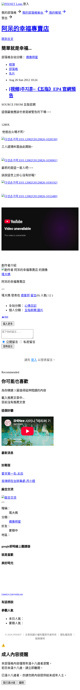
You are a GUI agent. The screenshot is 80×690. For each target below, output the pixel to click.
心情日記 (30, 305)
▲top (4, 316)
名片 (12, 73)
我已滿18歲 (9, 682)
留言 (33, 295)
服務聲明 (40, 638)
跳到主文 (7, 38)
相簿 (12, 64)
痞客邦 (25, 295)
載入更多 (8, 323)
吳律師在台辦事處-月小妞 (18, 481)
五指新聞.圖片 (34, 310)
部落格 (13, 69)
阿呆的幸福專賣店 (25, 28)
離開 (21, 682)
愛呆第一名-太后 (12, 473)
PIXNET (17, 634)
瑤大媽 (5, 274)
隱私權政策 (66, 634)
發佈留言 (8, 346)
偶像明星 (32, 57)
